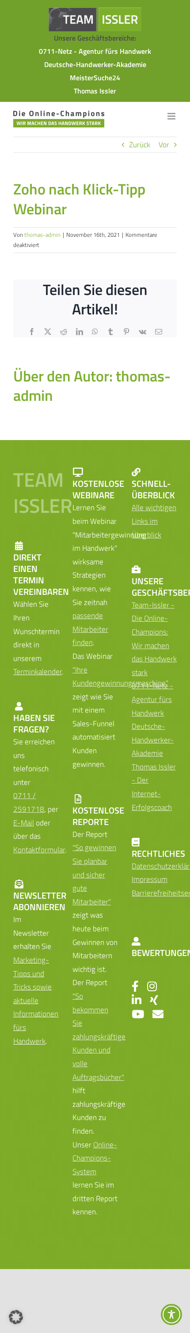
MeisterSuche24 (95, 77)
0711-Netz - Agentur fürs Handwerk (95, 51)
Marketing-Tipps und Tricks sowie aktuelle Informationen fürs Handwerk (35, 1000)
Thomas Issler (95, 91)
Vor (164, 144)
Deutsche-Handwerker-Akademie (95, 64)
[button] (16, 1317)
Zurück (139, 144)
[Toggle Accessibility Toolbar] (171, 1314)
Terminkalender (37, 671)
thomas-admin (42, 234)
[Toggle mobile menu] (172, 116)
